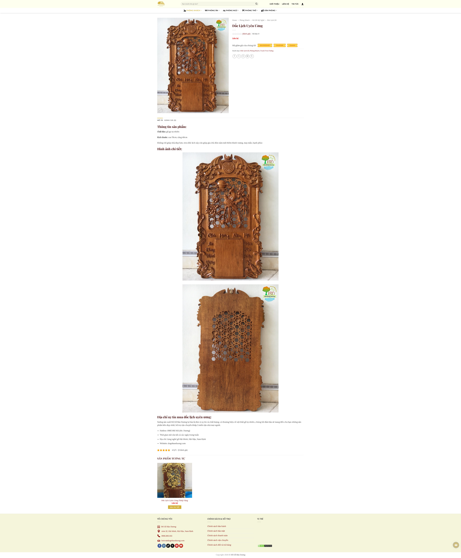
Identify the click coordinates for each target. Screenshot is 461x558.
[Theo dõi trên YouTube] (181, 546)
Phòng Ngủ (231, 10)
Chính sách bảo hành (216, 526)
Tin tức (295, 4)
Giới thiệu (274, 4)
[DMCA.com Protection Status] (264, 545)
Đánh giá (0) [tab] (170, 120)
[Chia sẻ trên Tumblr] (252, 56)
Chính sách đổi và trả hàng (219, 545)
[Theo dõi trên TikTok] (168, 546)
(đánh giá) (247, 34)
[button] (302, 4)
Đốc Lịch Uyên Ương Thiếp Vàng (174, 500)
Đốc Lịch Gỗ (271, 20)
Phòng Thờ (250, 10)
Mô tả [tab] (160, 120)
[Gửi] (256, 4)
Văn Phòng (269, 10)
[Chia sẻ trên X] (239, 56)
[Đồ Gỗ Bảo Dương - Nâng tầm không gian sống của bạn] (167, 4)
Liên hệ (285, 4)
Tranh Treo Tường (266, 51)
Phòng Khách (193, 10)
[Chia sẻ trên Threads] (243, 56)
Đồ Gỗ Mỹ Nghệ (258, 20)
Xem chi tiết (174, 507)
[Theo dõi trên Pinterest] (177, 546)
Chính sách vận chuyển (217, 540)
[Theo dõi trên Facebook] (159, 546)
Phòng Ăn (213, 10)
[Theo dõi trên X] (172, 546)
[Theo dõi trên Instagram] (164, 546)
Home (234, 20)
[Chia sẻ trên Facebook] (235, 56)
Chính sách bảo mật (216, 531)
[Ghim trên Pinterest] (247, 56)
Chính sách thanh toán (217, 535)
